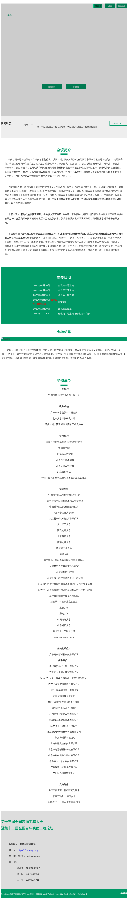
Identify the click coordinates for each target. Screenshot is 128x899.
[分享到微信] (9, 837)
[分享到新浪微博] (3, 837)
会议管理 (123, 893)
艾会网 (66, 894)
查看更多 (116, 123)
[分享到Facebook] (16, 837)
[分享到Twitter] (22, 837)
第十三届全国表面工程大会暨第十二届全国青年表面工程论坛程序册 (67, 127)
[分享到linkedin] (28, 837)
